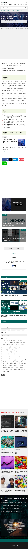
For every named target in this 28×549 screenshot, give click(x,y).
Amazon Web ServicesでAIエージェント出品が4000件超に (20, 491)
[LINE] (4, 163)
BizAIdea (17, 545)
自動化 (8, 10)
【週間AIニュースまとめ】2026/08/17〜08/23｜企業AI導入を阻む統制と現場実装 (14, 316)
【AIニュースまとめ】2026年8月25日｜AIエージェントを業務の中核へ (14, 296)
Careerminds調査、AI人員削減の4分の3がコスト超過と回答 (7, 472)
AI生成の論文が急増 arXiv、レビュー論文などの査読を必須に (10, 141)
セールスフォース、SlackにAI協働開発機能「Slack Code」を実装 (21, 431)
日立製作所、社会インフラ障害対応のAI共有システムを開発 (7, 431)
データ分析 (17, 10)
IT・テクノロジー (10, 21)
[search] (25, 8)
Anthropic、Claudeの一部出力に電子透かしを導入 (21, 472)
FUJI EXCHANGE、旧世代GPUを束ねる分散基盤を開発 (7, 491)
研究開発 (14, 21)
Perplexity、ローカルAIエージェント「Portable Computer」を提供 (21, 452)
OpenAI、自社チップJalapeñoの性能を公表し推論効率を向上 (7, 451)
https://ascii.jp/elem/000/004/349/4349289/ (11, 151)
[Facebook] (5, 159)
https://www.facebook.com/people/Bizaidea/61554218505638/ (16, 514)
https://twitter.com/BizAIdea (7, 512)
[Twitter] (11, 159)
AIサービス (4, 21)
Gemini (21, 10)
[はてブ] (15, 159)
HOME (3, 28)
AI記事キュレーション (12, 4)
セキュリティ (12, 10)
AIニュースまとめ (4, 4)
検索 (3, 374)
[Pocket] (21, 159)
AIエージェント (3, 10)
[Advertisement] (14, 44)
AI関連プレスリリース (22, 4)
